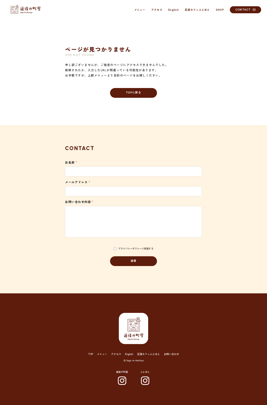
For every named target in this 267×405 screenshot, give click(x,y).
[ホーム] (25, 10)
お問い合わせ (171, 354)
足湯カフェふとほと (148, 354)
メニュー (102, 354)
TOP (90, 354)
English (129, 354)
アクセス (116, 354)
